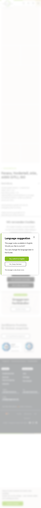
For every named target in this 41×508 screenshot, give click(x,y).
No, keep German (15, 264)
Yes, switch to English (16, 259)
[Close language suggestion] (34, 237)
